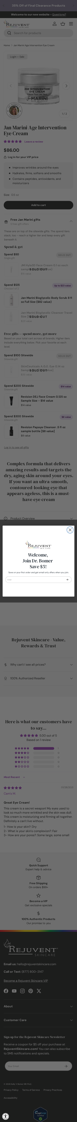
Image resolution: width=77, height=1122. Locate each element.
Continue (67, 579)
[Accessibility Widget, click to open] (5, 1116)
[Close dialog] (70, 530)
